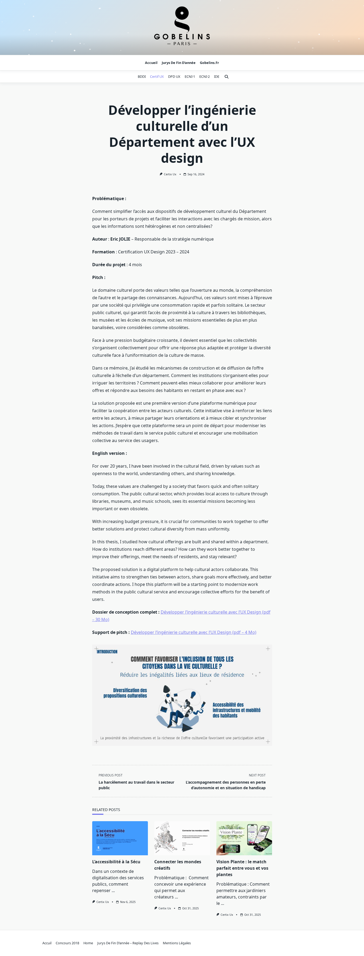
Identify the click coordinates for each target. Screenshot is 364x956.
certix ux (170, 174)
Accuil (46, 943)
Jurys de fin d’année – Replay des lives (128, 943)
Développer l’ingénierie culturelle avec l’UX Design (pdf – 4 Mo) (193, 632)
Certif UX (157, 76)
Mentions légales (177, 943)
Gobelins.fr (209, 62)
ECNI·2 (204, 76)
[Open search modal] (226, 76)
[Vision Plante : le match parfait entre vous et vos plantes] (244, 838)
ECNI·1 (190, 76)
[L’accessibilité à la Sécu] (120, 838)
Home (88, 943)
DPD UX (174, 76)
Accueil (151, 62)
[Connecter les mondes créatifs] (182, 838)
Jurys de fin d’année (179, 62)
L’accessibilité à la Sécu (116, 862)
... (113, 890)
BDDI (142, 76)
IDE (216, 76)
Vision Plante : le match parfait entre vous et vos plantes (242, 868)
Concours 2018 (67, 943)
